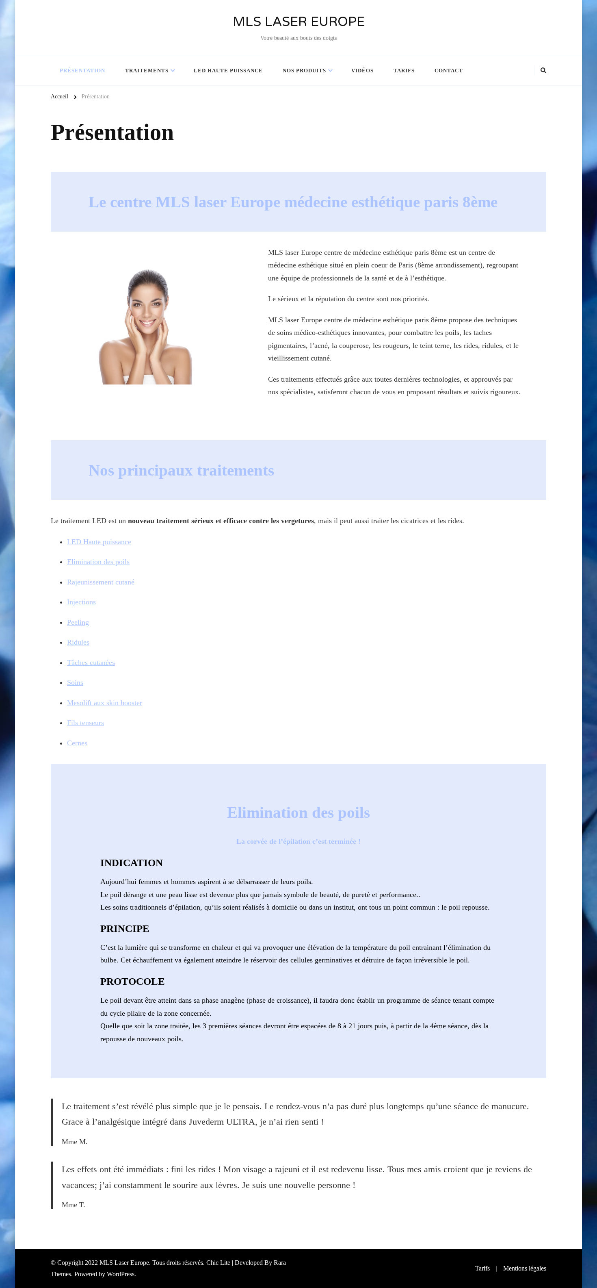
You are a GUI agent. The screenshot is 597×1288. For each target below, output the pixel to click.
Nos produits (304, 70)
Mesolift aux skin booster (104, 703)
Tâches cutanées (91, 662)
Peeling (78, 622)
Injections (81, 602)
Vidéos (362, 70)
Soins (75, 682)
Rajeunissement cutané (100, 582)
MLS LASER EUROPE (299, 22)
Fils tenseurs (85, 723)
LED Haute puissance (99, 542)
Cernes (77, 743)
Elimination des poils (98, 562)
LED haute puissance (228, 70)
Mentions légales (524, 1268)
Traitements (147, 70)
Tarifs (404, 70)
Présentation (82, 70)
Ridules (78, 642)
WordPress (120, 1274)
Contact (449, 70)
